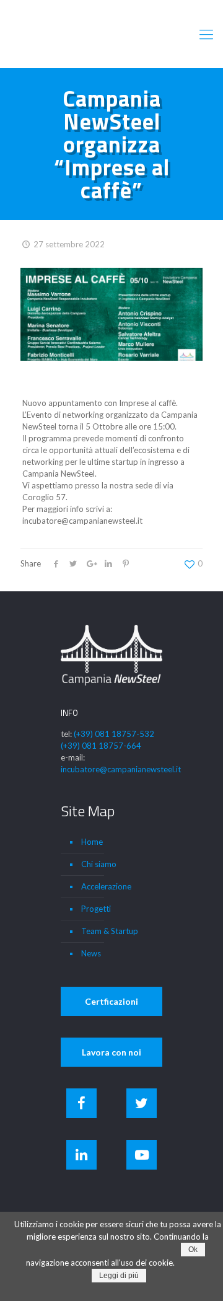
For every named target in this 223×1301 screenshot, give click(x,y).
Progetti (96, 909)
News (91, 953)
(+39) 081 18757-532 (114, 734)
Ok (193, 1249)
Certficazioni (111, 1001)
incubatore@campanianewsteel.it (121, 769)
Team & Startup (109, 931)
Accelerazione (106, 886)
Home (92, 842)
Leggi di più (119, 1275)
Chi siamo (98, 864)
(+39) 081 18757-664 (101, 746)
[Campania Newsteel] (111, 34)
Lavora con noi (111, 1052)
